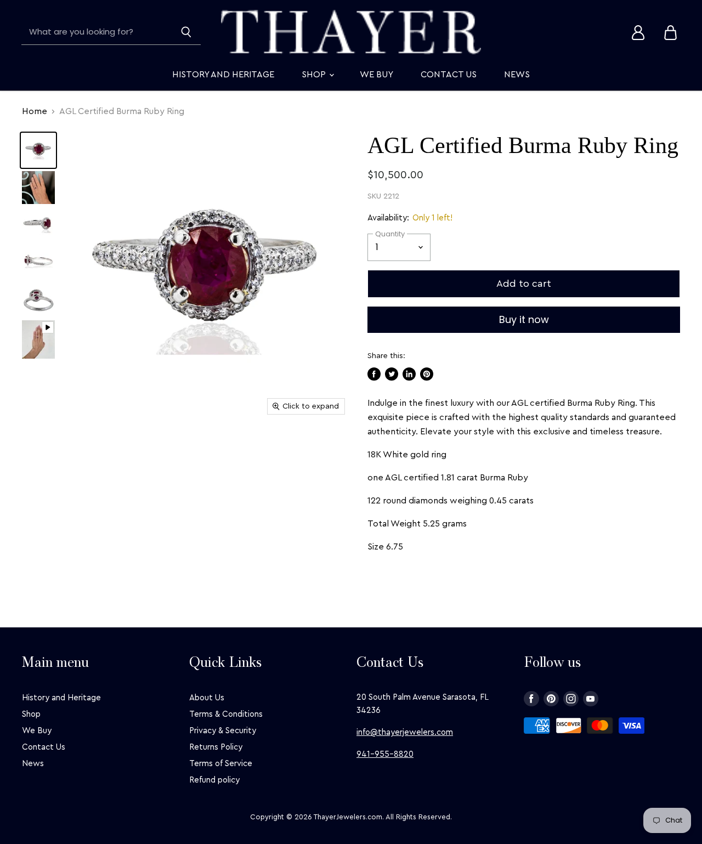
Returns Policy (215, 747)
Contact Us (449, 74)
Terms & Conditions (226, 714)
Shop (315, 74)
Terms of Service (220, 764)
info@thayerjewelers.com (404, 732)
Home (34, 111)
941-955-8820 (385, 754)
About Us (206, 698)
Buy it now (524, 319)
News (517, 74)
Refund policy (214, 780)
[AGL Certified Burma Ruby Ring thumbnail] (38, 150)
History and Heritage (223, 74)
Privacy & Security (222, 731)
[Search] (186, 32)
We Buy (376, 74)
